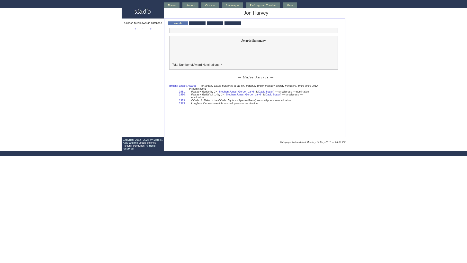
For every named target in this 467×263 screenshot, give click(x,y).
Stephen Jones (228, 91)
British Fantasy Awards (183, 85)
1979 (182, 100)
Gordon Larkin (246, 91)
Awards (190, 5)
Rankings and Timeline (263, 5)
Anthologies (232, 5)
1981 (182, 91)
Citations (210, 5)
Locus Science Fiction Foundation (139, 144)
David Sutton (265, 91)
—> (149, 28)
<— (137, 28)
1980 (182, 94)
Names (172, 5)
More (290, 5)
